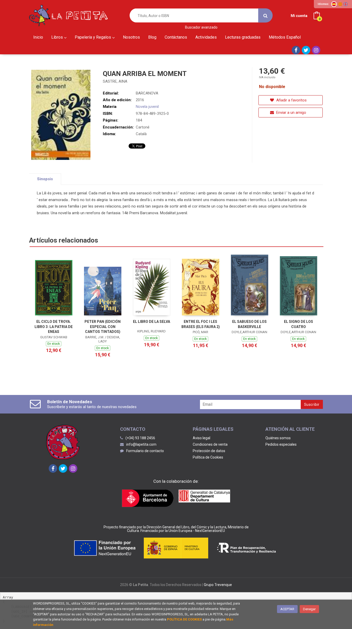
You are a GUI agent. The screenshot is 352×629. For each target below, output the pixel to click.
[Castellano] (334, 4)
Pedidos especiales (281, 444)
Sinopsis (45, 179)
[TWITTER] (306, 50)
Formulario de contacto (145, 451)
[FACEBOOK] (296, 50)
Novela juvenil (147, 106)
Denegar (309, 609)
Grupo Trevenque (218, 585)
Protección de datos (209, 451)
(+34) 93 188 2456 (140, 438)
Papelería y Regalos (93, 37)
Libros (57, 37)
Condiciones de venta (210, 444)
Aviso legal (201, 438)
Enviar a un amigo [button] (290, 112)
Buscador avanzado (201, 27)
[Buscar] (265, 15)
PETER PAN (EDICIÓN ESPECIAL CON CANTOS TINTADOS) (103, 327)
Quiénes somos (278, 438)
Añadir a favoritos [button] (291, 100)
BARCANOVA (147, 93)
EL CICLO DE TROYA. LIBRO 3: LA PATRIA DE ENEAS (54, 327)
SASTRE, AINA (115, 81)
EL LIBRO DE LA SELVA (151, 322)
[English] (345, 4)
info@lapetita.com (141, 444)
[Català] (340, 4)
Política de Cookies (208, 457)
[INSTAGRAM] (316, 50)
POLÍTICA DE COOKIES (184, 619)
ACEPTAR (287, 609)
